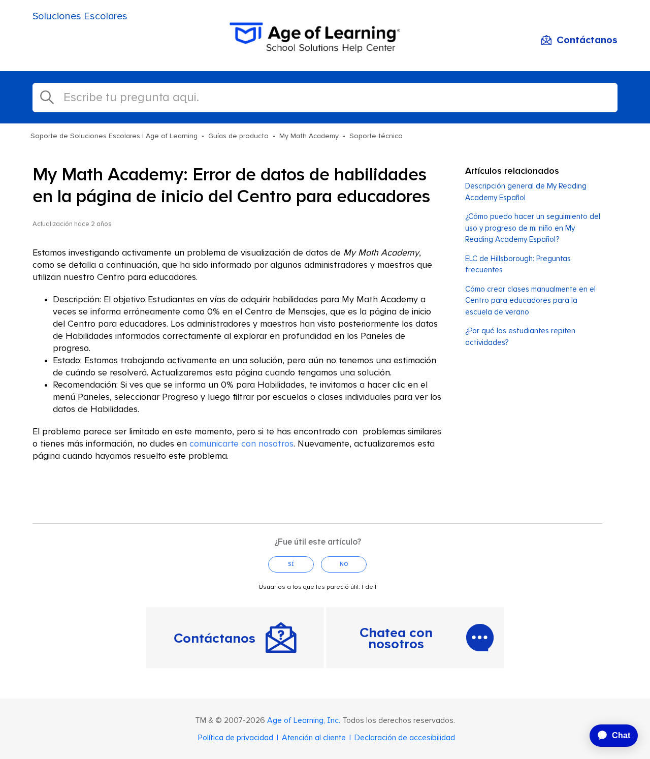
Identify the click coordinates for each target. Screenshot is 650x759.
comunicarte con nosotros (241, 444)
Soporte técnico (376, 136)
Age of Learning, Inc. (303, 720)
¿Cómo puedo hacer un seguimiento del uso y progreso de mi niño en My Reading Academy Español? (532, 228)
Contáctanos (587, 40)
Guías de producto (238, 136)
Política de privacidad (235, 738)
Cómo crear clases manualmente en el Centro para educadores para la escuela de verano (530, 301)
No (344, 564)
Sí (291, 564)
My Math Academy (309, 136)
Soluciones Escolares (79, 16)
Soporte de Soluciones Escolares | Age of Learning (114, 136)
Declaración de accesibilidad (404, 738)
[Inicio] (325, 50)
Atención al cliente (314, 738)
